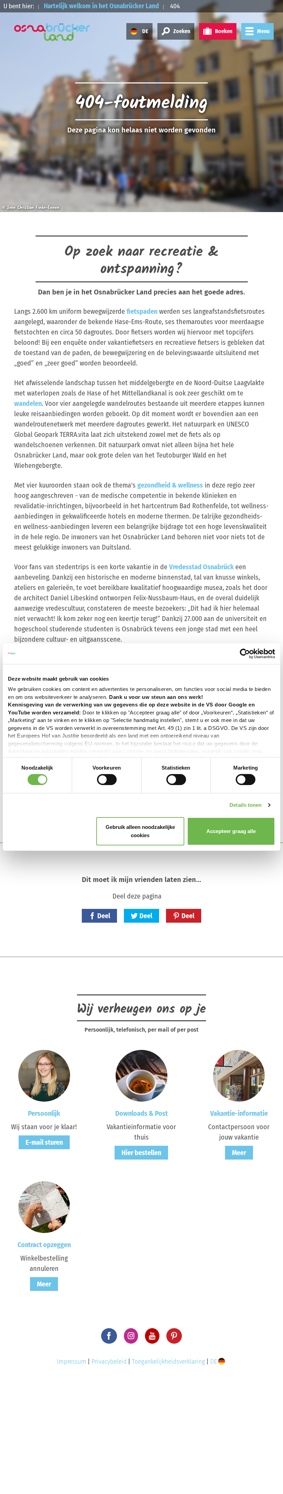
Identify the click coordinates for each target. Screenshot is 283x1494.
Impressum (71, 1361)
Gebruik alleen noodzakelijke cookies (140, 831)
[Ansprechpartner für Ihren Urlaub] (239, 1075)
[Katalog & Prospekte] (141, 1075)
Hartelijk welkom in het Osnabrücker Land (101, 6)
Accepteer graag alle (231, 831)
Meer (239, 1153)
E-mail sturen (44, 1142)
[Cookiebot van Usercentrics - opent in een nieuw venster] (245, 653)
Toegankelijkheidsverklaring (168, 1361)
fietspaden (142, 311)
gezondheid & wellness (170, 485)
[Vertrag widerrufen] (44, 1207)
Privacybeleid (109, 1361)
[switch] (107, 779)
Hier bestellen (141, 1153)
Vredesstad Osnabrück (201, 567)
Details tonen (246, 805)
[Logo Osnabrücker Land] (52, 32)
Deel (103, 916)
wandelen (28, 403)
